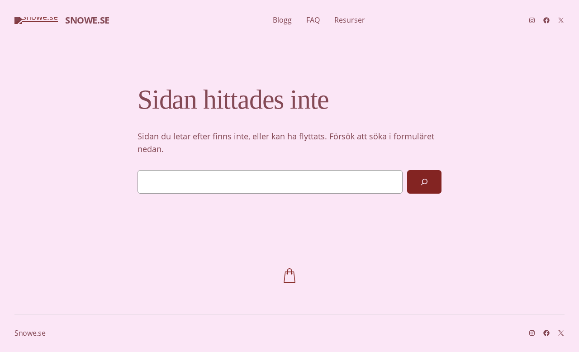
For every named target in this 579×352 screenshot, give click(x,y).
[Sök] (424, 182)
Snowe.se (87, 20)
